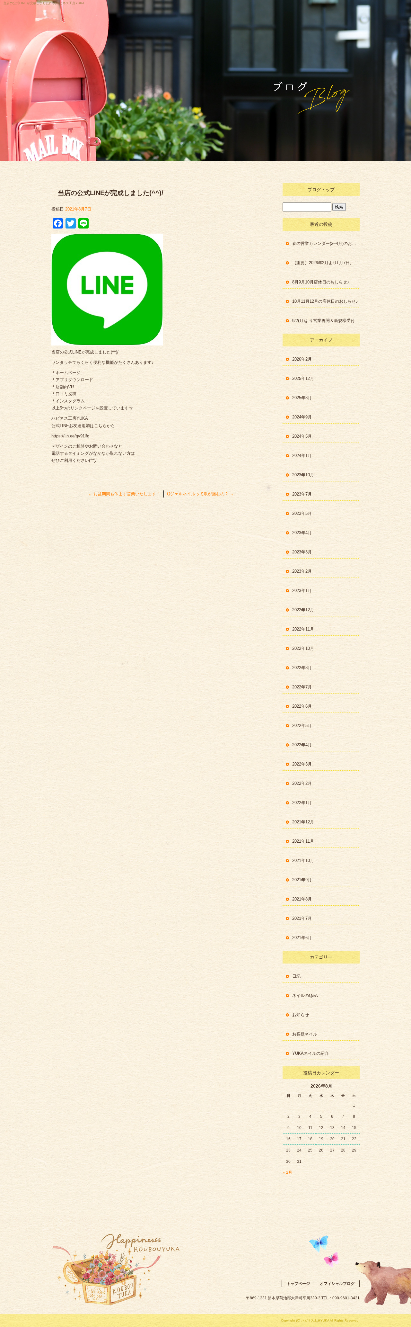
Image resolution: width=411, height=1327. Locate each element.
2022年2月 (302, 783)
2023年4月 (302, 532)
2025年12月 (303, 378)
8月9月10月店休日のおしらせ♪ (320, 282)
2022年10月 (303, 648)
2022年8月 (302, 667)
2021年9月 (302, 879)
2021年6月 (302, 937)
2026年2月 (302, 359)
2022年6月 (302, 706)
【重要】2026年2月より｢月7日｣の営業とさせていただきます (326, 262)
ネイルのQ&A (305, 995)
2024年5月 (302, 436)
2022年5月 (302, 725)
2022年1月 (302, 802)
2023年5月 (302, 513)
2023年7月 (302, 494)
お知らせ (300, 1014)
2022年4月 (302, 744)
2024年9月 (302, 417)
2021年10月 (303, 860)
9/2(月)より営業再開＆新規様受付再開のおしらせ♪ (326, 320)
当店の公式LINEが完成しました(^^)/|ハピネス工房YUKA (43, 3)
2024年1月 (302, 455)
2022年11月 (303, 629)
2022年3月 (302, 764)
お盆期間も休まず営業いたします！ (124, 493)
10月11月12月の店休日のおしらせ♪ (325, 301)
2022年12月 (303, 609)
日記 (296, 976)
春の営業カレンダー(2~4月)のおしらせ (326, 243)
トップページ (298, 1283)
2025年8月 (302, 397)
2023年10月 (303, 474)
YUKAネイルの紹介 (310, 1053)
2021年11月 (303, 841)
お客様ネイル (304, 1034)
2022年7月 (302, 687)
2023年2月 (302, 571)
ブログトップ (321, 189)
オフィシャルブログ (337, 1283)
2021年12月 (303, 822)
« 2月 (287, 1172)
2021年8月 (302, 899)
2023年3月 (302, 552)
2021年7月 (302, 918)
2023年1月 (302, 590)
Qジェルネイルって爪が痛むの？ (200, 493)
